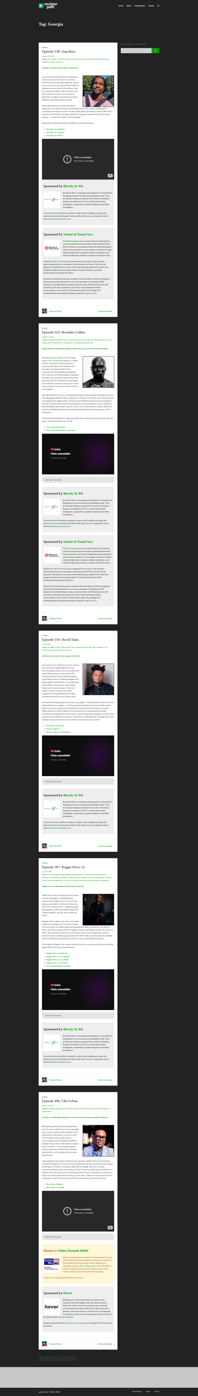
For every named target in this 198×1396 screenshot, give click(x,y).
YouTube (156, 1391)
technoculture (58, 343)
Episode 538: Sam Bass (58, 51)
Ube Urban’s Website (54, 1184)
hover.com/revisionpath (79, 1323)
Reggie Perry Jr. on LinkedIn (57, 959)
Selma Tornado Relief (73, 1250)
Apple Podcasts (136, 1391)
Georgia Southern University (82, 874)
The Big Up (68, 343)
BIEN (73, 123)
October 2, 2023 (48, 337)
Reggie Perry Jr (59, 880)
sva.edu (93, 293)
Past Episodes (140, 6)
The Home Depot (72, 880)
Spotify (148, 1391)
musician (90, 877)
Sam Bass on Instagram (55, 129)
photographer (100, 877)
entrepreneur (82, 59)
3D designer (54, 874)
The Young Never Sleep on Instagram (61, 430)
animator (53, 59)
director (74, 59)
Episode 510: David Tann (60, 639)
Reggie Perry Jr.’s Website (56, 953)
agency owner (55, 647)
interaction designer (87, 1108)
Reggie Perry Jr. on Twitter (57, 963)
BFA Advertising (61, 261)
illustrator (105, 59)
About (129, 6)
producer (49, 880)
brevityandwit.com (62, 219)
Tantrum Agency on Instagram (58, 732)
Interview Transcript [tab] (53, 480)
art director (61, 59)
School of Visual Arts (78, 234)
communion (72, 340)
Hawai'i (76, 1108)
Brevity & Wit (73, 186)
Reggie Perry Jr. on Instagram (58, 956)
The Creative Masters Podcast (58, 966)
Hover (67, 1293)
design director (61, 1108)
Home (121, 6)
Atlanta (68, 59)
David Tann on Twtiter (55, 725)
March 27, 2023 (47, 1106)
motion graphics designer (58, 877)
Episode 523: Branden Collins (63, 332)
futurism (80, 340)
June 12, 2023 (47, 872)
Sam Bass (45, 62)
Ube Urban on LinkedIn (55, 1187)
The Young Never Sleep (80, 343)
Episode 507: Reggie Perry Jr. (63, 867)
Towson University (56, 62)
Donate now (89, 1266)
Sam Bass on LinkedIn (55, 132)
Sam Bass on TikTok (54, 135)
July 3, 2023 (46, 644)
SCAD (50, 343)
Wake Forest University (62, 650)
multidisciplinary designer (77, 877)
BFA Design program (76, 241)
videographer (104, 880)
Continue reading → (106, 311)
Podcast (45, 47)
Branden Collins (61, 340)
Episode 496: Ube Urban (60, 1101)
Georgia (98, 59)
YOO (91, 343)
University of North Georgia (89, 880)
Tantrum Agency (98, 647)
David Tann (70, 647)
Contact (151, 6)
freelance (91, 59)
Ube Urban (99, 1108)
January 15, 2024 (48, 56)
